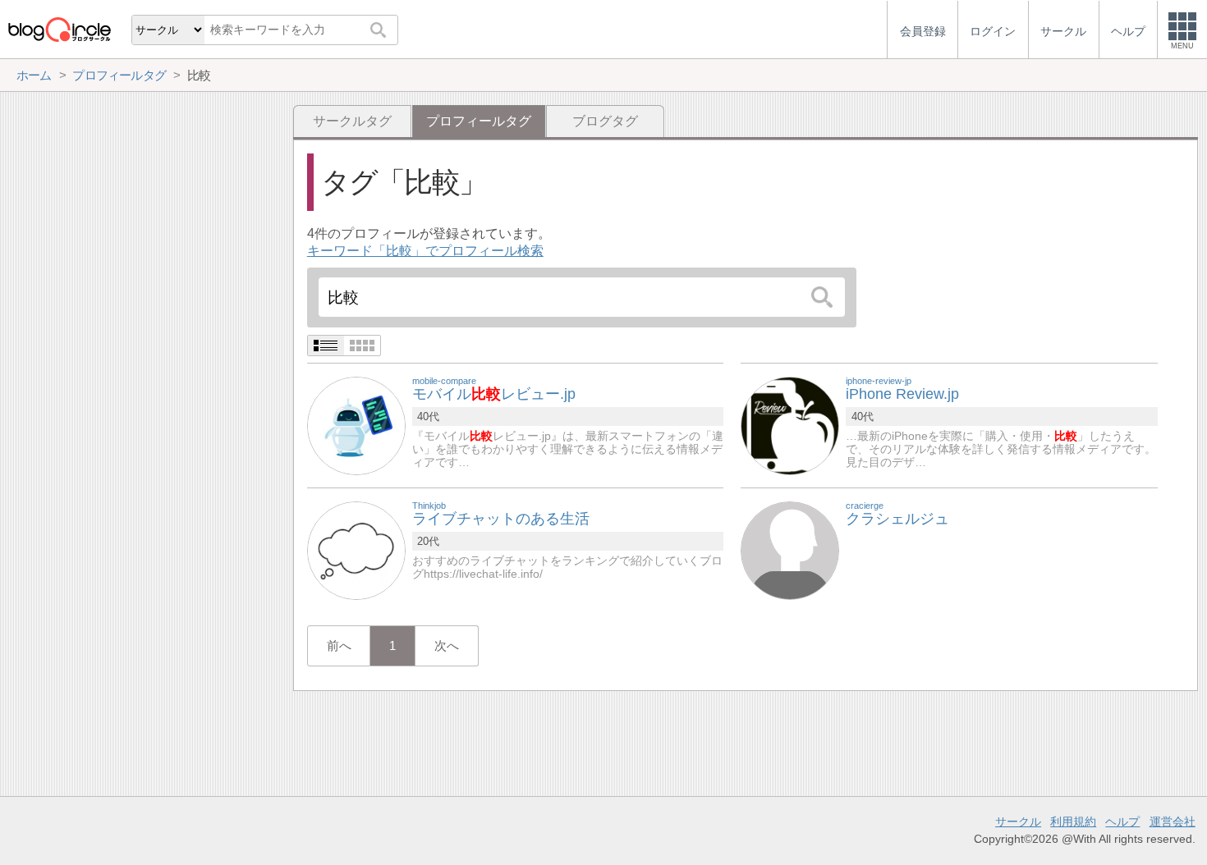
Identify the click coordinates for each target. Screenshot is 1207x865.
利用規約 (1073, 821)
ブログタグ (605, 121)
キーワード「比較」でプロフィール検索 (425, 251)
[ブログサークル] (59, 29)
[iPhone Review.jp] (790, 425)
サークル (1018, 821)
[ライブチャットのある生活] (356, 549)
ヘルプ (1122, 821)
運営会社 (1173, 821)
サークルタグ (352, 121)
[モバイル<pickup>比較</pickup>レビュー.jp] (356, 425)
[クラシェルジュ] (790, 549)
